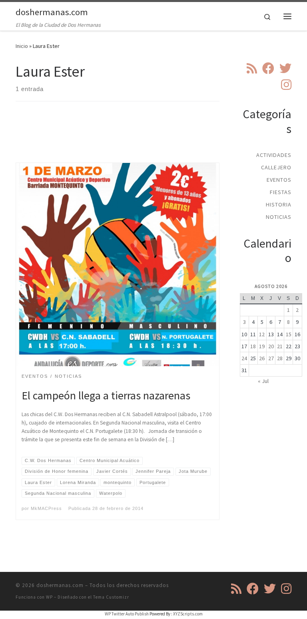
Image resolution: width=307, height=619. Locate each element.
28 (280, 358)
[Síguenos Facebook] (268, 68)
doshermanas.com (60, 585)
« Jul (263, 381)
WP (49, 597)
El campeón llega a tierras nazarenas (106, 395)
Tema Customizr (111, 597)
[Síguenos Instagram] (286, 85)
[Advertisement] (161, 139)
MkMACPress (46, 508)
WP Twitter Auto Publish (127, 614)
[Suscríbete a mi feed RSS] (252, 68)
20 (271, 346)
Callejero (276, 167)
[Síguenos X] (285, 68)
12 (262, 334)
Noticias (278, 216)
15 (288, 334)
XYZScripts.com (188, 614)
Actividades (273, 155)
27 (271, 358)
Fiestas (280, 192)
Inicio (22, 46)
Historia (278, 204)
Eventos (279, 179)
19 (262, 346)
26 (262, 358)
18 (253, 346)
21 (280, 346)
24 (244, 358)
